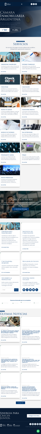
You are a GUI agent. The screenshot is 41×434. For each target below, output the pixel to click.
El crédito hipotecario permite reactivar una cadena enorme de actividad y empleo (10, 331)
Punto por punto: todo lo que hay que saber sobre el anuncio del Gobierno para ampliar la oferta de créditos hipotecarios (31, 332)
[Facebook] (24, 289)
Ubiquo (24, 155)
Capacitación (26, 87)
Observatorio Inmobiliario (8, 64)
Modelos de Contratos (7, 132)
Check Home (4, 87)
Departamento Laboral (7, 155)
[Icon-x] (30, 424)
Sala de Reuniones (27, 132)
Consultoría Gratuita (28, 109)
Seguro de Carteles (6, 109)
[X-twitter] (36, 289)
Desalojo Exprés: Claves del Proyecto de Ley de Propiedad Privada (9, 387)
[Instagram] (34, 4)
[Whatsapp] (31, 4)
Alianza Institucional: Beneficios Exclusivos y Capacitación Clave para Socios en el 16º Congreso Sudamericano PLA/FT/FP (29, 388)
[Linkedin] (36, 4)
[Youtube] (33, 289)
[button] (21, 4)
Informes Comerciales (28, 64)
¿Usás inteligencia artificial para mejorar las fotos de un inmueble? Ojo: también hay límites (9, 361)
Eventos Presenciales (7, 177)
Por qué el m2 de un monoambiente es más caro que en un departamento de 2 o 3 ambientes (31, 361)
